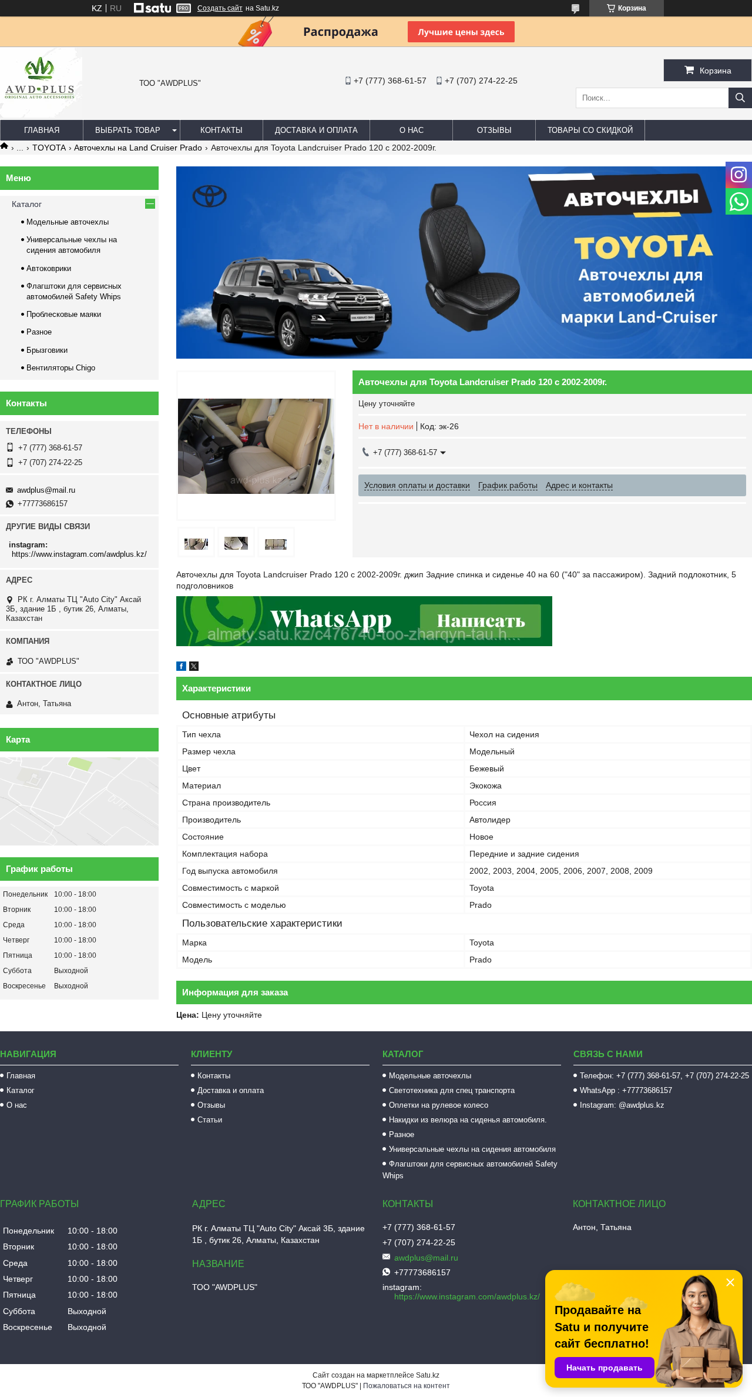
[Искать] (740, 98)
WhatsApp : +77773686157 (626, 1090)
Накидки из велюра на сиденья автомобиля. (468, 1119)
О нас (412, 130)
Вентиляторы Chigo (60, 367)
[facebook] (181, 668)
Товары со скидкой (590, 130)
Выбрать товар (127, 130)
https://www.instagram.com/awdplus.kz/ (79, 554)
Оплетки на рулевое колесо (438, 1105)
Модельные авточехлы (67, 222)
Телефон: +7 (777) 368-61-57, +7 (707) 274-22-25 (664, 1075)
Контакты (221, 130)
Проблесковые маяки (63, 314)
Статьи (209, 1119)
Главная (41, 130)
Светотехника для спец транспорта (452, 1090)
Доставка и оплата (316, 130)
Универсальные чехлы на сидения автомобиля (472, 1149)
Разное (39, 331)
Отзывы (494, 130)
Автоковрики (48, 268)
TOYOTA (49, 147)
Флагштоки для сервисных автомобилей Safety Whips (470, 1169)
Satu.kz (427, 1375)
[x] (194, 668)
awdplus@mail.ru (46, 490)
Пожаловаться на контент (406, 1386)
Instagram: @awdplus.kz (622, 1105)
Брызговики (47, 350)
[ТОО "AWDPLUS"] (41, 114)
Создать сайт (220, 8)
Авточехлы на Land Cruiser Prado (138, 147)
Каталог (27, 204)
